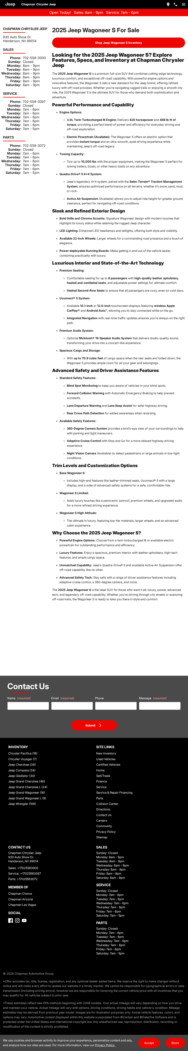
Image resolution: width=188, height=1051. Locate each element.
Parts (99, 798)
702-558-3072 (34, 146)
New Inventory (106, 753)
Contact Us (103, 815)
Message (153, 698)
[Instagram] (17, 920)
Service (101, 787)
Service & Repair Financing (114, 792)
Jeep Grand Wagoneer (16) (26, 792)
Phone (99, 698)
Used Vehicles (105, 759)
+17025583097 (30, 873)
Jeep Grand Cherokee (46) (26, 781)
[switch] (183, 4)
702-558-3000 (34, 58)
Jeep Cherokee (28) (22, 764)
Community (104, 826)
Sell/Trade (103, 776)
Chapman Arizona (20, 899)
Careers (101, 820)
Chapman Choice (20, 893)
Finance (101, 781)
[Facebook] (11, 920)
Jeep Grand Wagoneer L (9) (27, 798)
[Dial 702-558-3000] (175, 4)
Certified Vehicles (108, 764)
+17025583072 (27, 879)
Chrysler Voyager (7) (22, 759)
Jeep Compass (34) (21, 770)
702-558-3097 (34, 102)
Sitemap (101, 837)
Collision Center (107, 804)
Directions (103, 809)
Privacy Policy (106, 832)
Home (100, 770)
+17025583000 (27, 868)
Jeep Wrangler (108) (22, 804)
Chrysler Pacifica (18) (22, 753)
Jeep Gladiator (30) (21, 776)
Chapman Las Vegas (22, 905)
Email (62, 698)
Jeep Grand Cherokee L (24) (27, 787)
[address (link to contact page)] (168, 4)
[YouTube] (24, 920)
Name (19, 698)
